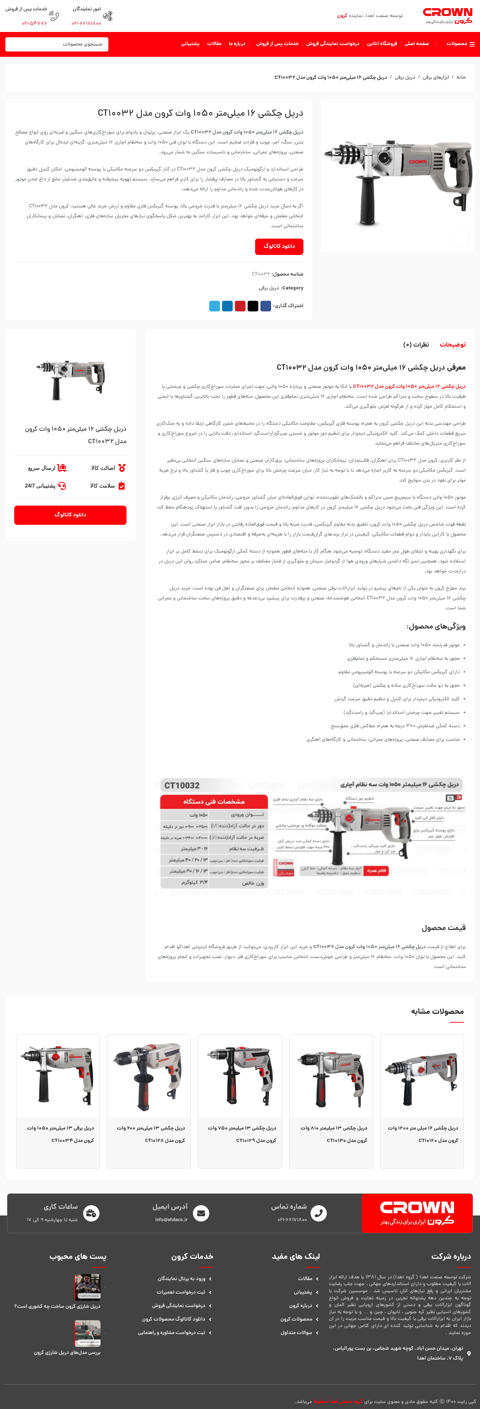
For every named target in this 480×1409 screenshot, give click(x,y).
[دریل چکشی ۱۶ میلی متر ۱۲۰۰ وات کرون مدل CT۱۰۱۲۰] (422, 1076)
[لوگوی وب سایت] (448, 16)
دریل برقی (405, 78)
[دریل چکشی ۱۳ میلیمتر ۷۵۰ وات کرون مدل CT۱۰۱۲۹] (239, 1076)
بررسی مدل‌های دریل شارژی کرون (67, 1353)
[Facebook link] (265, 306)
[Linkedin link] (227, 306)
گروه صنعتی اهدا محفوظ (338, 1402)
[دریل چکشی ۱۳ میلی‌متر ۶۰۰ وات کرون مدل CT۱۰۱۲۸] (148, 1076)
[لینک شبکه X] (253, 306)
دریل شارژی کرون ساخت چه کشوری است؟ (57, 1307)
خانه (461, 78)
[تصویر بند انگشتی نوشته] (87, 1287)
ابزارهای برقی (436, 78)
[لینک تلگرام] (214, 306)
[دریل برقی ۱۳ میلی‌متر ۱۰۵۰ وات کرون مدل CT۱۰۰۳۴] (57, 1076)
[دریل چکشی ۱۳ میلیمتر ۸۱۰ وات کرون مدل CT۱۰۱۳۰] (331, 1076)
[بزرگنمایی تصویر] (460, 238)
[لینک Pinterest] (240, 306)
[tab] (453, 345)
